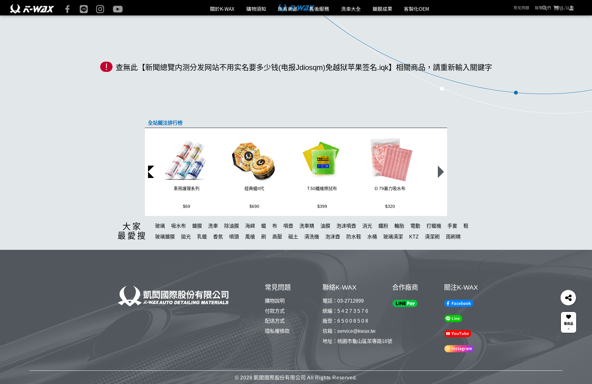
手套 (452, 247)
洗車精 (306, 247)
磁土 (293, 258)
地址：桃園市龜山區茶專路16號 (357, 362)
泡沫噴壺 (346, 247)
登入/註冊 (565, 7)
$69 (186, 227)
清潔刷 (432, 258)
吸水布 (178, 247)
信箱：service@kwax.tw (349, 352)
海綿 (250, 247)
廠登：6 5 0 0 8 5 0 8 (345, 342)
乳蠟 (202, 258)
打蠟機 (433, 247)
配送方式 (275, 342)
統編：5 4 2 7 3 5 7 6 (345, 332)
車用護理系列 (186, 210)
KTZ (414, 258)
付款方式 (275, 332)
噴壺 (288, 247)
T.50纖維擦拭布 (322, 210)
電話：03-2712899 (343, 322)
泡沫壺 (332, 258)
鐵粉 (383, 247)
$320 (390, 227)
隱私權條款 (277, 352)
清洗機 (311, 258)
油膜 (325, 247)
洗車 (213, 247)
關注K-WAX (461, 308)
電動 (415, 247)
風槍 (250, 258)
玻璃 (160, 247)
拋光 (186, 258)
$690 (254, 227)
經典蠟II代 (254, 210)
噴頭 (234, 258)
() (561, 25)
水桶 (372, 258)
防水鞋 (353, 258)
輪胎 (399, 247)
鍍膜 (197, 247)
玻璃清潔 (393, 258)
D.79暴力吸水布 (390, 210)
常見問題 (521, 7)
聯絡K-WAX (339, 308)
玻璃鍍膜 (165, 258)
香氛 (218, 258)
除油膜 (231, 247)
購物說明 (275, 322)
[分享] (568, 297)
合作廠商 (405, 308)
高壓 (277, 258)
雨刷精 (453, 258)
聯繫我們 (543, 7)
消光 (367, 247)
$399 (322, 227)
